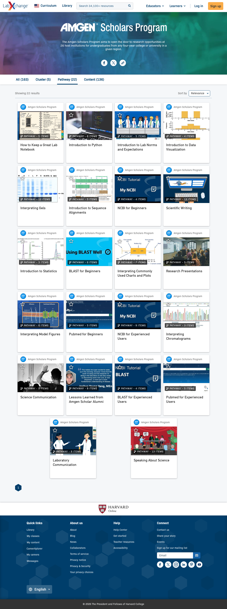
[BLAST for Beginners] (89, 278)
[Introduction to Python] (89, 152)
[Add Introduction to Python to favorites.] (73, 115)
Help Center (120, 529)
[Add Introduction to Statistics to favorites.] (24, 241)
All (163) (22, 79)
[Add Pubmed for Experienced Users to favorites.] (170, 367)
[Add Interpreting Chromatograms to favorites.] (170, 304)
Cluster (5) (43, 79)
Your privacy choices (81, 572)
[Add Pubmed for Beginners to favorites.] (73, 304)
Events (161, 541)
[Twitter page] (113, 63)
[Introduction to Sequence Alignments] (89, 215)
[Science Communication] (40, 404)
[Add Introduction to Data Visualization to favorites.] (170, 115)
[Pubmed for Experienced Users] (186, 404)
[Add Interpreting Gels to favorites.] (24, 178)
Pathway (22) (67, 79)
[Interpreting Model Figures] (40, 341)
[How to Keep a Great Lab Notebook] (40, 152)
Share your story (166, 535)
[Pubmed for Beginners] (89, 341)
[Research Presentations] (186, 278)
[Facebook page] (104, 63)
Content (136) (94, 79)
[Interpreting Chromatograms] (186, 341)
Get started (120, 535)
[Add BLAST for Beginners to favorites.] (73, 241)
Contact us (163, 529)
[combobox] (79, 6)
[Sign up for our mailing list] (196, 555)
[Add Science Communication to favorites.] (24, 367)
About (73, 529)
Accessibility (121, 547)
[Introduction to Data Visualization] (186, 152)
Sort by (182, 93)
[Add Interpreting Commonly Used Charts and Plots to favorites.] (121, 241)
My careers (33, 554)
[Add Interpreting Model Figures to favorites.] (24, 304)
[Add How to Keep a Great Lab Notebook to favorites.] (24, 115)
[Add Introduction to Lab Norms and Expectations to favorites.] (121, 115)
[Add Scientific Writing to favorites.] (170, 178)
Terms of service (79, 554)
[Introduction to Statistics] (40, 278)
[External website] (123, 63)
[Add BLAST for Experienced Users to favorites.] (121, 367)
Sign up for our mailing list (172, 547)
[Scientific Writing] (186, 215)
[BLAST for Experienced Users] (137, 404)
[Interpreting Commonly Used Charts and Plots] (137, 278)
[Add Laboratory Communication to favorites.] (56, 430)
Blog (72, 535)
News (73, 541)
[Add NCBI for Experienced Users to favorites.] (121, 304)
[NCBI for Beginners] (137, 215)
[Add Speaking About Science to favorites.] (137, 430)
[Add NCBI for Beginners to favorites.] (121, 178)
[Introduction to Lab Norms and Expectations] (137, 152)
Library (67, 6)
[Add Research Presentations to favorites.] (170, 241)
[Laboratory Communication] (73, 468)
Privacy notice (78, 560)
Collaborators (77, 547)
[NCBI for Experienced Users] (137, 341)
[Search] (129, 6)
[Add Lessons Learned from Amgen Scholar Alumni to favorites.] (73, 367)
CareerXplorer (34, 548)
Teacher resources (124, 541)
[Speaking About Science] (153, 468)
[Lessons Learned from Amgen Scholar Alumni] (89, 404)
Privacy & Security (80, 566)
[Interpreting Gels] (40, 215)
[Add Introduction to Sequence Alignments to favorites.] (73, 178)
